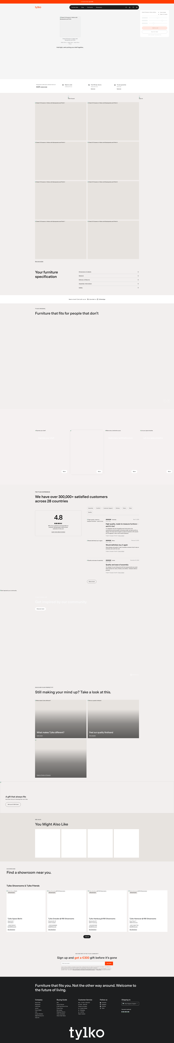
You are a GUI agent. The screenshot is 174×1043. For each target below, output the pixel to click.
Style (130, 508)
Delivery (118, 508)
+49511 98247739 (134, 925)
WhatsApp (102, 299)
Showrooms (99, 7)
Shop (82, 7)
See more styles (39, 261)
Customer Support (108, 508)
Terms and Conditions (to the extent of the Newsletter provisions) (84, 969)
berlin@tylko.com (12, 926)
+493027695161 (12, 925)
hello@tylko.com (52, 926)
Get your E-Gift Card (13, 804)
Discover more (40, 609)
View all (87, 936)
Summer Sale (74, 7)
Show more (92, 581)
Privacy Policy (99, 969)
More (64, 471)
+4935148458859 (52, 925)
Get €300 (109, 963)
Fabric (124, 508)
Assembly (90, 508)
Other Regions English (130, 1003)
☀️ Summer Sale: (87, 1)
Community (90, 7)
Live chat (92, 299)
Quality (90, 512)
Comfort (98, 508)
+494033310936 (93, 925)
